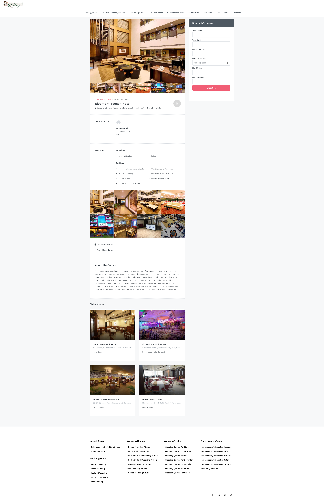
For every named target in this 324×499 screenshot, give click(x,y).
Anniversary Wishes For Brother (216, 455)
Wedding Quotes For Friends (178, 464)
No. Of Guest (197, 68)
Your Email (196, 40)
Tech (218, 13)
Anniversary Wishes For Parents (216, 464)
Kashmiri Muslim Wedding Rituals (143, 455)
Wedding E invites (210, 468)
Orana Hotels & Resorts (154, 344)
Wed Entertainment (175, 13)
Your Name (197, 30)
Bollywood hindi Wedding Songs (105, 447)
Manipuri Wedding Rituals (139, 464)
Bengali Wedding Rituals (139, 447)
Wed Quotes (91, 13)
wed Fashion (193, 13)
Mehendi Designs (98, 451)
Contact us (237, 13)
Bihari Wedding (98, 469)
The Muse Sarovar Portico (106, 399)
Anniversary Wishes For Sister (215, 460)
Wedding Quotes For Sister (177, 447)
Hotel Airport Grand (152, 399)
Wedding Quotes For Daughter (179, 460)
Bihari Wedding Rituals (138, 451)
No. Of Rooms (198, 77)
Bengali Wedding (98, 464)
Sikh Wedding (97, 482)
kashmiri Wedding (99, 473)
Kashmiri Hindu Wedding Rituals (142, 460)
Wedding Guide (138, 13)
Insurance (207, 13)
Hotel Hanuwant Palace (104, 344)
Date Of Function (199, 59)
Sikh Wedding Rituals (137, 468)
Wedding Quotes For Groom (177, 473)
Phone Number (198, 49)
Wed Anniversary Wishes (114, 13)
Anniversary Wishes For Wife (215, 451)
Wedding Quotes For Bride (177, 468)
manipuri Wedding (99, 477)
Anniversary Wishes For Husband (216, 447)
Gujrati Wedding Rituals (138, 473)
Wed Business (157, 13)
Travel (226, 13)
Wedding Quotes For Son (176, 455)
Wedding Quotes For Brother (178, 451)
